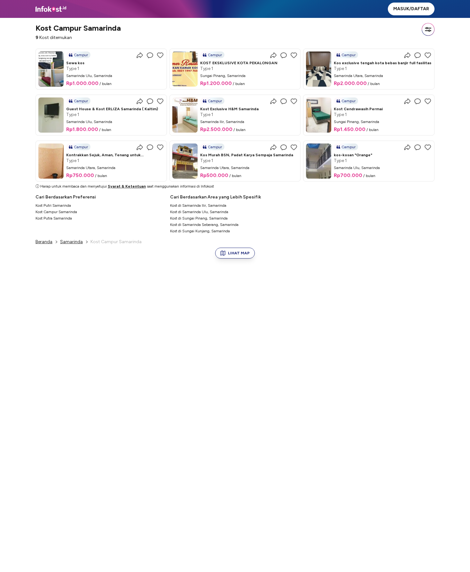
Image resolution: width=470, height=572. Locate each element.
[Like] (160, 55)
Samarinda (71, 241)
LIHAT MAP (239, 253)
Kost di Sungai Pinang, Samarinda (199, 218)
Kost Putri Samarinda (53, 205)
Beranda (43, 241)
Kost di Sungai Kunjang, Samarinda (200, 231)
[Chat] (150, 55)
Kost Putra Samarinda (53, 218)
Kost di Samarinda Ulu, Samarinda (199, 212)
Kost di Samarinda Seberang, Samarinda (204, 224)
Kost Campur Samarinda (56, 212)
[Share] (140, 55)
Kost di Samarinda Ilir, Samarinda (198, 205)
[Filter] (428, 29)
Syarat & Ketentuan (127, 186)
